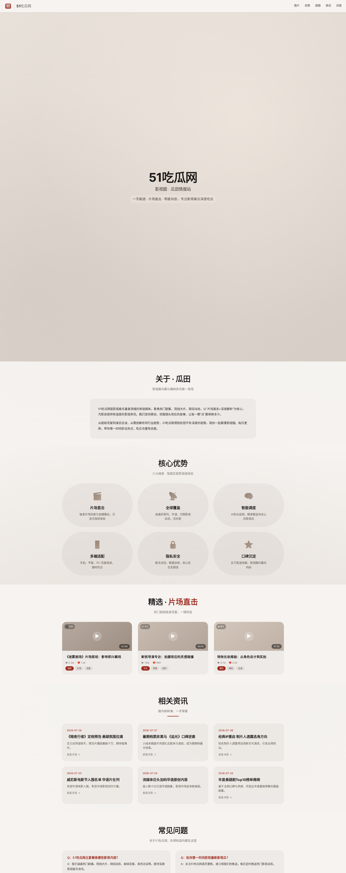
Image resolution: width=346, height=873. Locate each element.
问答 (339, 5)
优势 (307, 5)
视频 (318, 5)
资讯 (328, 5)
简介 (297, 5)
